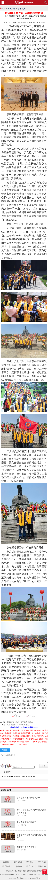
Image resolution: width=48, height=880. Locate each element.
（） (17, 716)
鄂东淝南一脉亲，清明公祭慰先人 (20, 722)
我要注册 (9, 871)
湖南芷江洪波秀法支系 (26, 847)
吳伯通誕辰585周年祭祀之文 (18, 725)
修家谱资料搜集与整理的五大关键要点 (31, 836)
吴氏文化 (11, 8)
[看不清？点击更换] (6, 766)
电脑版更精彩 (36, 871)
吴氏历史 (30, 862)
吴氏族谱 (6, 866)
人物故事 (18, 866)
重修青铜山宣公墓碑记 (26, 822)
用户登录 (18, 871)
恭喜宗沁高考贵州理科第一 (28, 798)
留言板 (6, 862)
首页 (3, 8)
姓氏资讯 (18, 862)
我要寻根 (26, 871)
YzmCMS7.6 (35, 878)
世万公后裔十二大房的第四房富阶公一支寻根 (31, 811)
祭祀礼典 (21, 8)
